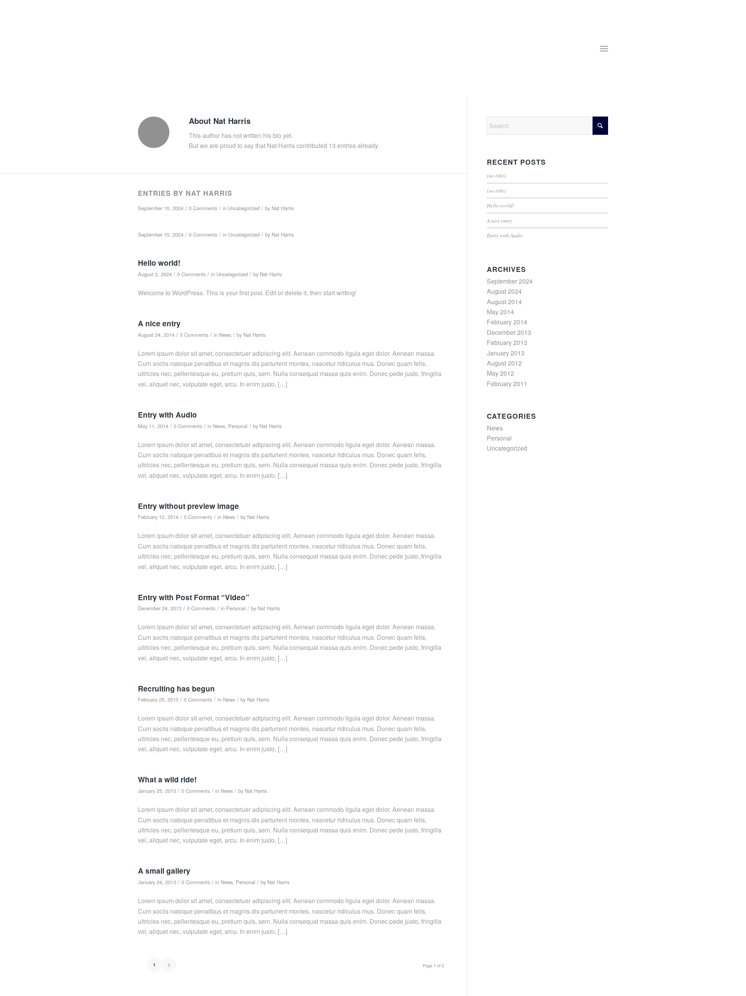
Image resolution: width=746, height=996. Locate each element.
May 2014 (500, 311)
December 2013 (509, 332)
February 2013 (507, 342)
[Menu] (604, 48)
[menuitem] (604, 48)
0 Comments (203, 208)
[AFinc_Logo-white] (182, 52)
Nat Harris (283, 208)
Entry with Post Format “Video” (193, 597)
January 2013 (506, 352)
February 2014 (507, 321)
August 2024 (504, 291)
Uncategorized (244, 208)
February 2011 (507, 383)
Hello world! (159, 263)
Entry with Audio (167, 414)
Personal (238, 426)
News (225, 334)
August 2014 (504, 301)
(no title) (496, 175)
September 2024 (510, 281)
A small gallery (164, 870)
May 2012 (500, 373)
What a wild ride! (167, 779)
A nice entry (159, 323)
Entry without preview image (188, 506)
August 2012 (504, 363)
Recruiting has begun (176, 688)
